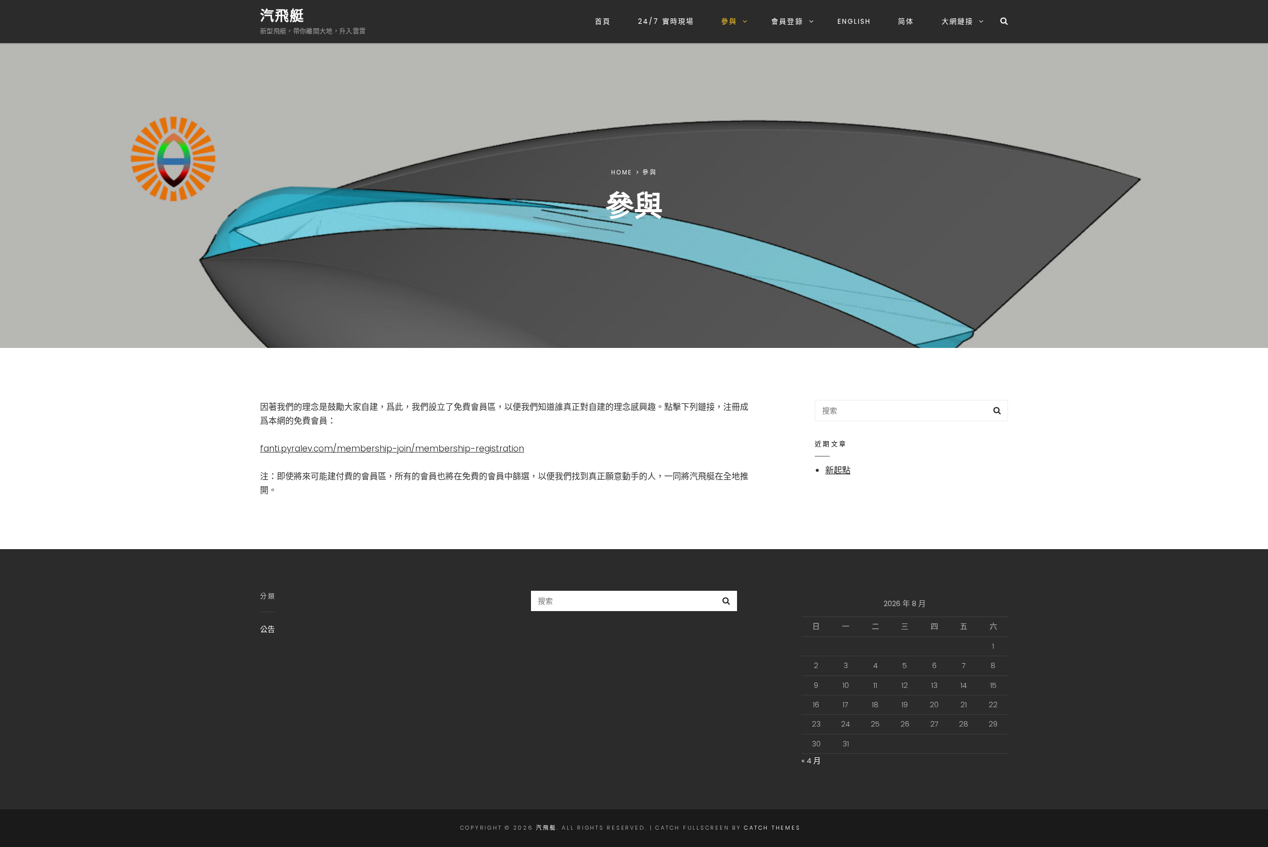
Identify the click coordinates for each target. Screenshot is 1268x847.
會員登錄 (787, 21)
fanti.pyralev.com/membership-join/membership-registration (392, 448)
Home (622, 172)
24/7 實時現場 (666, 21)
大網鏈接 (957, 21)
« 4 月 (811, 760)
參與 (729, 21)
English (854, 21)
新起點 (837, 470)
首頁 (603, 21)
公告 (267, 629)
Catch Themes (772, 828)
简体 (906, 21)
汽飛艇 (282, 16)
